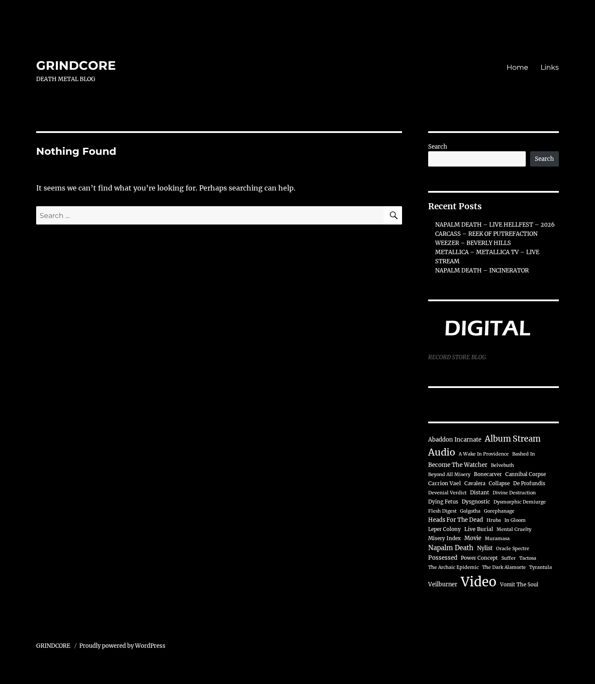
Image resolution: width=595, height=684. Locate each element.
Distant (479, 492)
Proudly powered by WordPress (122, 646)
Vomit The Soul (519, 585)
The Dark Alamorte (504, 567)
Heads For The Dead (455, 519)
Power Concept (479, 558)
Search (437, 146)
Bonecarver (488, 474)
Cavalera (474, 483)
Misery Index (444, 538)
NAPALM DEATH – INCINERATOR (482, 270)
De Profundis (529, 483)
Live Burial (478, 529)
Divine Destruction (514, 493)
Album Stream (513, 439)
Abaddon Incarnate (454, 439)
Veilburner (442, 584)
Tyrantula (540, 567)
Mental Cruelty (514, 529)
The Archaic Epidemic (453, 567)
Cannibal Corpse (525, 474)
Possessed (442, 557)
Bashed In (523, 454)
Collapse (499, 483)
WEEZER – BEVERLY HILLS (473, 243)
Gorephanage (499, 511)
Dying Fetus (443, 502)
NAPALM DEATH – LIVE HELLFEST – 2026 (495, 224)
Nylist (485, 547)
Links (550, 67)
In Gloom (515, 520)
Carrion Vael (444, 483)
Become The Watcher (457, 465)
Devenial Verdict (447, 493)
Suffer (508, 558)
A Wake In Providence (484, 454)
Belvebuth (502, 465)
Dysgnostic (476, 501)
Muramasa (497, 538)
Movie (472, 538)
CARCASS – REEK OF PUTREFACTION (486, 234)
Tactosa (527, 558)
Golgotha (470, 511)
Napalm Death (450, 548)
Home (517, 67)
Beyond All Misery (449, 474)
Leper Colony (444, 529)
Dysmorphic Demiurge (520, 502)
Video (479, 582)
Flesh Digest (442, 511)
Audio (441, 452)
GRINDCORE (76, 65)
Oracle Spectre (512, 548)
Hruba (494, 520)
